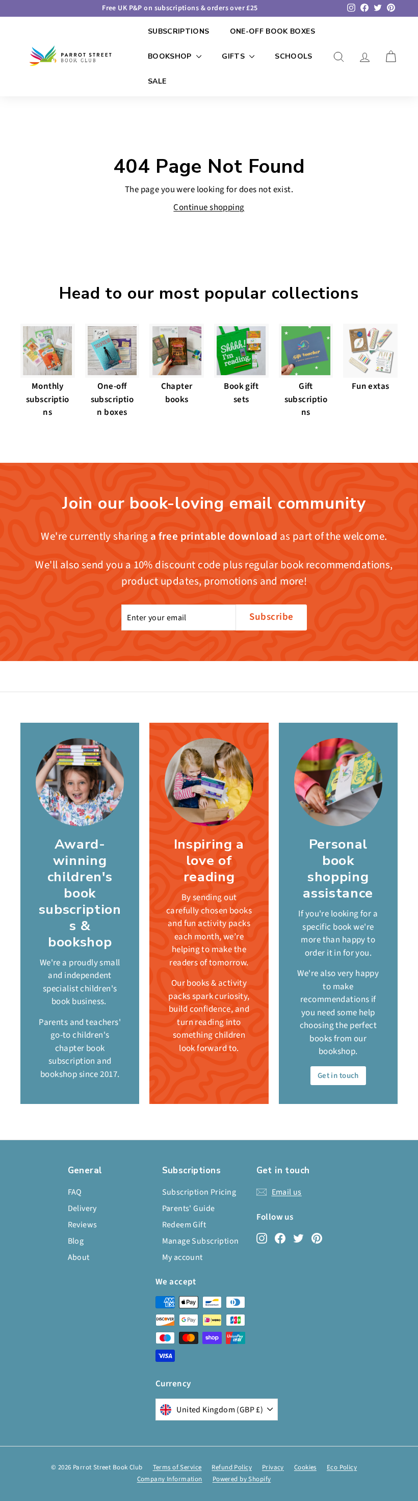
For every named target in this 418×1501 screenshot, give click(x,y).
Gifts (234, 56)
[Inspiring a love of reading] (209, 782)
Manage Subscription (200, 1241)
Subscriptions (179, 31)
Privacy (273, 1467)
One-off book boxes (272, 31)
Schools (293, 56)
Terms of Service (177, 1467)
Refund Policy (232, 1467)
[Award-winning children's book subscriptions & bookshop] (80, 782)
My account (182, 1257)
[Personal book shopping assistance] (338, 782)
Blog (76, 1241)
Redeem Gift (184, 1224)
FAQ (75, 1192)
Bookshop (171, 56)
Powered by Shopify (242, 1479)
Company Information (169, 1479)
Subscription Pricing (199, 1192)
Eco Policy (342, 1467)
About (79, 1257)
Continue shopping (208, 207)
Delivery (82, 1208)
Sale (157, 81)
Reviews (82, 1224)
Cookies (305, 1467)
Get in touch (338, 1075)
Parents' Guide (188, 1208)
